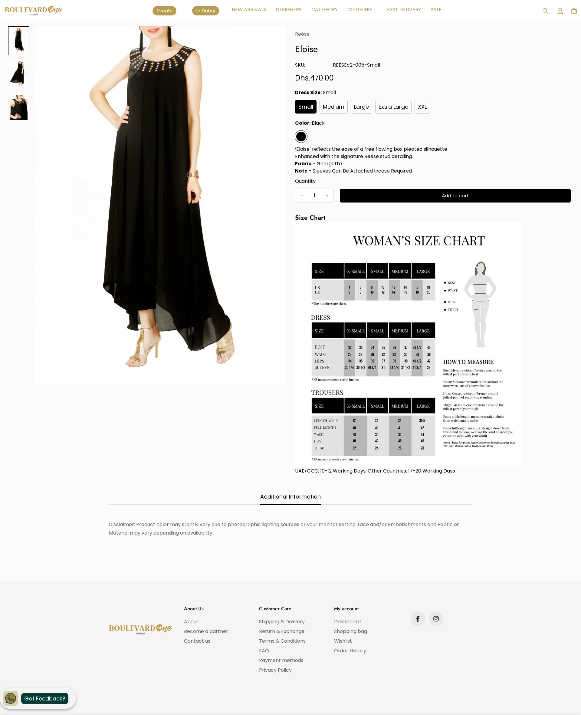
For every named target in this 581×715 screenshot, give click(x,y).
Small (305, 106)
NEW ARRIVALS (249, 9)
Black (301, 136)
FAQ (264, 650)
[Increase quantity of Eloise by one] (326, 196)
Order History (350, 650)
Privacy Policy (275, 670)
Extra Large (393, 106)
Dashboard (347, 621)
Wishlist (343, 641)
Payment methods (281, 660)
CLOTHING (359, 9)
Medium (333, 106)
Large (361, 106)
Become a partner (206, 631)
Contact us (197, 641)
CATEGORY (324, 9)
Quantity (305, 181)
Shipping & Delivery (282, 621)
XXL (422, 106)
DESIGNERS (289, 9)
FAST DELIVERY (403, 9)
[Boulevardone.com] (33, 10)
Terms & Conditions (282, 641)
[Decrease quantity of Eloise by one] (301, 196)
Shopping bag (350, 631)
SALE (436, 9)
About (191, 621)
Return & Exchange (281, 631)
